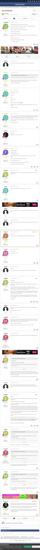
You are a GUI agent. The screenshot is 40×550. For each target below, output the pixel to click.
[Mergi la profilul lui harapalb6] (5, 321)
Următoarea (25, 18)
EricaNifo (21, 358)
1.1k (6, 459)
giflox (5, 186)
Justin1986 (5, 22)
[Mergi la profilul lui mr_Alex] (5, 476)
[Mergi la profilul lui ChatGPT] (5, 76)
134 (6, 365)
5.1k (6, 242)
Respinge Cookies (36, 546)
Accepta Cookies (28, 546)
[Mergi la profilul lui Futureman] (5, 152)
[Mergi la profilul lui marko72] (5, 253)
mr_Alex (5, 471)
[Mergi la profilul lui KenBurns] (5, 135)
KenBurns (6, 130)
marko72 (6, 249)
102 (6, 326)
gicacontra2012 (22, 75)
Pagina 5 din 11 (32, 18)
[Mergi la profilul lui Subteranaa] (5, 505)
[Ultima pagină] (28, 18)
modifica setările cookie (9, 546)
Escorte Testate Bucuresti (15, 14)
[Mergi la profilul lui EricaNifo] (3, 14)
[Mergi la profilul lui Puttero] (5, 360)
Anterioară (5, 18)
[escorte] (20, 204)
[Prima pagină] (2, 18)
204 (6, 83)
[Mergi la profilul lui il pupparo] (5, 236)
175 (6, 141)
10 (21, 18)
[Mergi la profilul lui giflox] (5, 190)
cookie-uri (4, 545)
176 (6, 33)
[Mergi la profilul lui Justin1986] (5, 26)
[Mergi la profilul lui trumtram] (5, 337)
